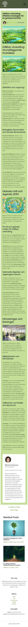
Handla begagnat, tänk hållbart (12, 539)
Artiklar (14, 602)
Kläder (11, 542)
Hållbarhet (6, 542)
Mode (14, 542)
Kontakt (14, 604)
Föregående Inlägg (14, 507)
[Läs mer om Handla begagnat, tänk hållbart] (14, 528)
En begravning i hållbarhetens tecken (11, 564)
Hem (14, 596)
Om (14, 598)
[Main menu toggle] (24, 4)
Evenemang (14, 600)
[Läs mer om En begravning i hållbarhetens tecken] (14, 553)
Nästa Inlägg (14, 510)
